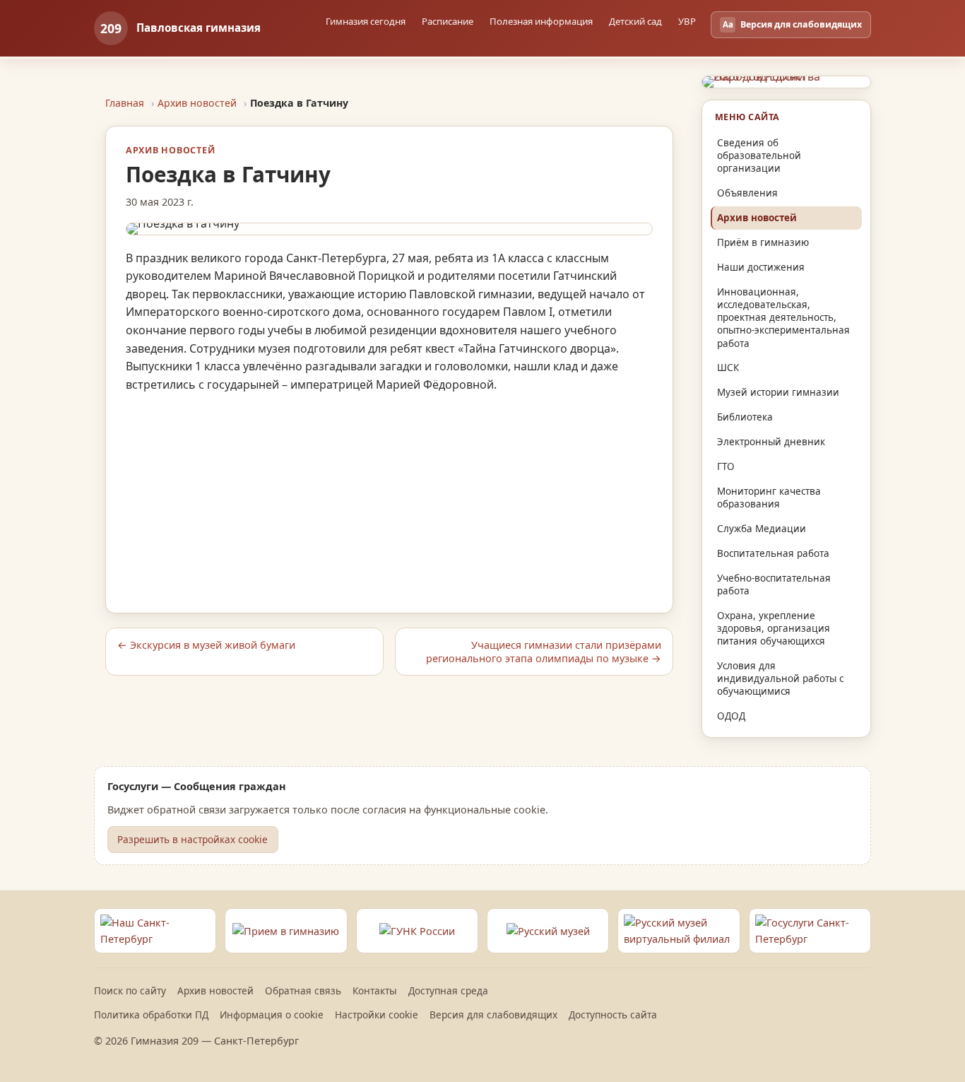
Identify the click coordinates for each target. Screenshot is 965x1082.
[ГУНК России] (417, 931)
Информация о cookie (272, 1014)
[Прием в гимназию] (286, 931)
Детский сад (635, 21)
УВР (687, 21)
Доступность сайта (613, 1014)
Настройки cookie (376, 1014)
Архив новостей (197, 103)
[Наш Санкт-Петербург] (155, 931)
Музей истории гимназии (778, 392)
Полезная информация (541, 21)
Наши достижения (761, 267)
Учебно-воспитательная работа (774, 584)
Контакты (375, 990)
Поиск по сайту (130, 990)
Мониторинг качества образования (769, 497)
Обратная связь (303, 990)
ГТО (726, 466)
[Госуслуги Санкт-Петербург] (810, 931)
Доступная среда (448, 990)
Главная (124, 103)
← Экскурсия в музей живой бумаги (206, 645)
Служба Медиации (761, 528)
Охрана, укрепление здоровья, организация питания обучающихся (773, 628)
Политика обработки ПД (151, 1014)
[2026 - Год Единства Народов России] (786, 82)
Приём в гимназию (763, 242)
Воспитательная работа (773, 553)
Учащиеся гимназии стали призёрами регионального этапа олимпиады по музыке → (543, 651)
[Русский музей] (548, 931)
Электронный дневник (771, 441)
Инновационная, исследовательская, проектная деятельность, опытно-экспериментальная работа (783, 318)
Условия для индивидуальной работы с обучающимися (780, 678)
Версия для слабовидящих (493, 1014)
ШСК (728, 367)
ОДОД (731, 716)
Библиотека (745, 417)
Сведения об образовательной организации (759, 155)
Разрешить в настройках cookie (192, 839)
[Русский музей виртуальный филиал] (678, 931)
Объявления (747, 193)
